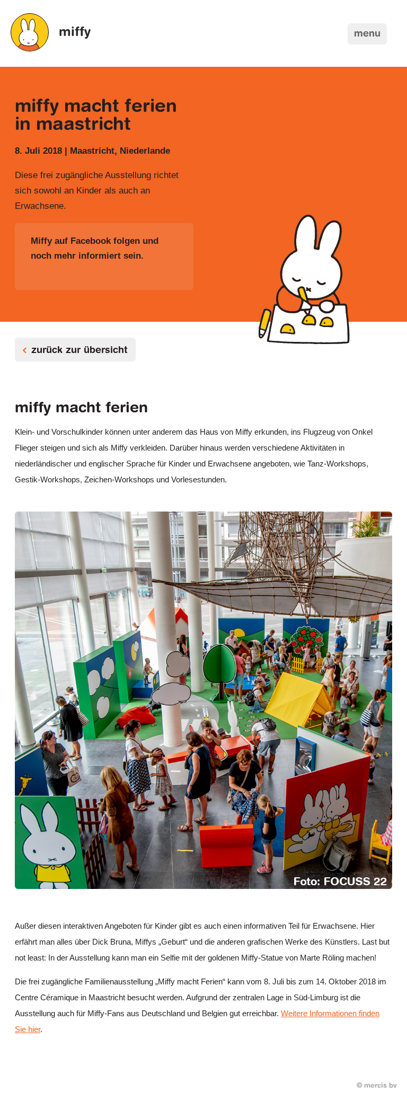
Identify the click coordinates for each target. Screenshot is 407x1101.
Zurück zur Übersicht (79, 351)
